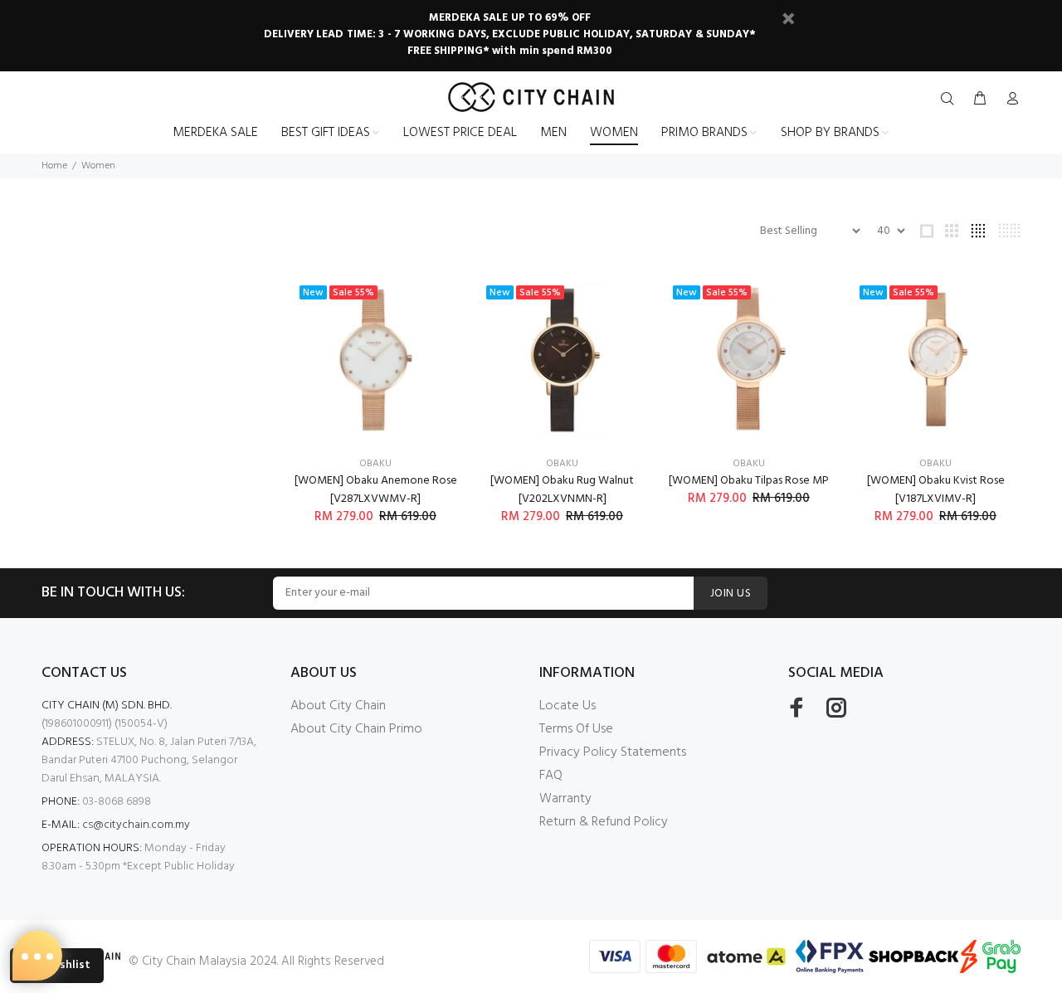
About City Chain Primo (356, 729)
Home (54, 166)
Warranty (565, 799)
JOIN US (730, 593)
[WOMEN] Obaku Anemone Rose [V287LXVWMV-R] (376, 490)
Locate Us (567, 706)
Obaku (375, 463)
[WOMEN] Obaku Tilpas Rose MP (749, 480)
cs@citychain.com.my (136, 825)
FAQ (551, 775)
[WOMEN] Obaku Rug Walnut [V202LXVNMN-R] (562, 490)
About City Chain (338, 706)
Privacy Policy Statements (612, 752)
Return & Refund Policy (603, 822)
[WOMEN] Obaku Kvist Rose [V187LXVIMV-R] (936, 490)
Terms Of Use (576, 729)
